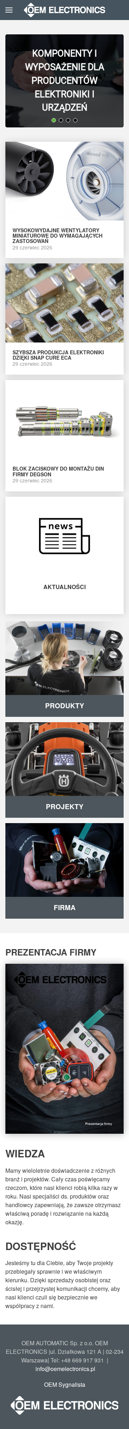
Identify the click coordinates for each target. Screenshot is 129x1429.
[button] (9, 10)
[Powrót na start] (64, 10)
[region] (64, 80)
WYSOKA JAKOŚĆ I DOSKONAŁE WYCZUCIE (64, 71)
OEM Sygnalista (64, 1384)
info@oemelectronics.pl (65, 1369)
